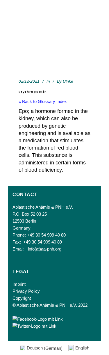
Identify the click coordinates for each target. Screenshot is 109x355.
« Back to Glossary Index (43, 101)
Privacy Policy (26, 291)
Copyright (21, 298)
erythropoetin (33, 91)
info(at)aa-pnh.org (44, 248)
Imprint (19, 284)
